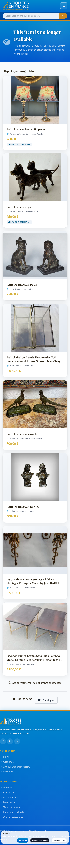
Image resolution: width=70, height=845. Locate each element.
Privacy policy (10, 797)
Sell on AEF (9, 771)
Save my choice (59, 840)
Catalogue (48, 700)
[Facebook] (3, 741)
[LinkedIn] (10, 741)
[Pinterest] (17, 741)
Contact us (8, 792)
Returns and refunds (13, 812)
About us (7, 787)
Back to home (24, 698)
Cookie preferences (13, 817)
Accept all (23, 840)
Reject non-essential (40, 840)
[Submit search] (63, 16)
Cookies (6, 833)
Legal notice (9, 802)
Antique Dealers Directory (16, 766)
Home (6, 756)
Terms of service (11, 807)
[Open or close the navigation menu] (63, 5)
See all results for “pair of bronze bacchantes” (37, 682)
